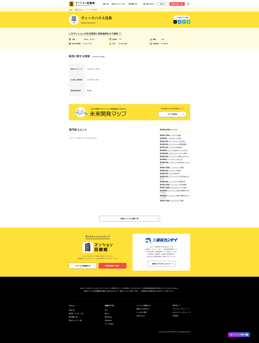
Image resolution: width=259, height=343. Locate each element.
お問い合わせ (140, 316)
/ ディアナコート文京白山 (172, 141)
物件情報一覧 (132, 4)
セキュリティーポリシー (180, 312)
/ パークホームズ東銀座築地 (173, 144)
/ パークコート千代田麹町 (173, 184)
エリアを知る (109, 324)
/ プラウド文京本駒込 (171, 147)
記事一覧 (106, 4)
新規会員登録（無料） (177, 4)
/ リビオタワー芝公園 (170, 138)
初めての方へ (150, 4)
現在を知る (108, 317)
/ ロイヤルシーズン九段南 (173, 187)
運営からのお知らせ (142, 309)
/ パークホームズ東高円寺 (172, 181)
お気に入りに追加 (183, 17)
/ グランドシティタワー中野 (173, 153)
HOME (70, 10)
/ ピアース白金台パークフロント (174, 150)
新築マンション (79, 10)
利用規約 (175, 316)
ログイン (162, 4)
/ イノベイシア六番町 (172, 167)
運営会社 (175, 305)
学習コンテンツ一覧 (118, 4)
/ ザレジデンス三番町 (172, 200)
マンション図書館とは (143, 305)
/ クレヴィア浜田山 (170, 170)
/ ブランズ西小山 (170, 173)
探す (188, 4)
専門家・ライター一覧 (76, 313)
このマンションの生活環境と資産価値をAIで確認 (93, 33)
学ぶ (106, 310)
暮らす (107, 313)
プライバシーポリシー (180, 309)
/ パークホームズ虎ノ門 (171, 159)
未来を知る (108, 320)
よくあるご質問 (141, 312)
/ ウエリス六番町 (170, 135)
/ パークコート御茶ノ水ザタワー (174, 156)
